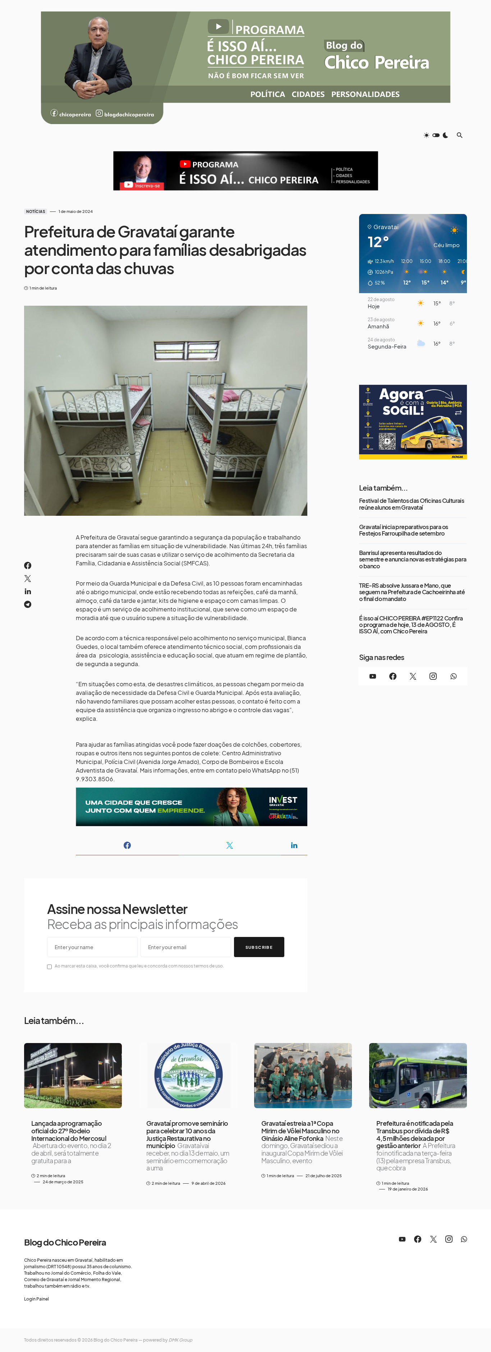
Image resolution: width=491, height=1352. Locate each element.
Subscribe (259, 947)
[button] (436, 135)
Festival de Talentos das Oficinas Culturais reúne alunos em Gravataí (411, 504)
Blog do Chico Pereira (65, 1242)
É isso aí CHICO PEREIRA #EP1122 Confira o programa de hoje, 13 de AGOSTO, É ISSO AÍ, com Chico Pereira (411, 625)
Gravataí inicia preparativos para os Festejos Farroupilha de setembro (403, 530)
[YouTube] (373, 676)
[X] (413, 676)
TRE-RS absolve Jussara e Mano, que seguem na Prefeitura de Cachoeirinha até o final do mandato (412, 592)
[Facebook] (393, 676)
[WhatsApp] (453, 676)
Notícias (35, 211)
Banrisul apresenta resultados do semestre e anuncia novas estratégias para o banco (412, 559)
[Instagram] (433, 676)
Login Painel (36, 1299)
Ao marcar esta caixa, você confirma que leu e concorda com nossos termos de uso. (139, 966)
